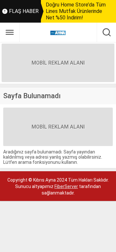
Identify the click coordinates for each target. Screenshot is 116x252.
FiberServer (66, 186)
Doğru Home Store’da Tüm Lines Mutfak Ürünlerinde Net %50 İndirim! (76, 11)
